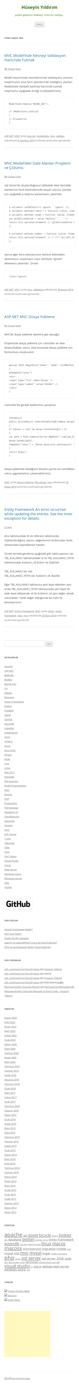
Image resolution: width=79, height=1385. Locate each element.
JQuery (8, 754)
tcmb (22, 1262)
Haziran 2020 (11, 1053)
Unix (6, 852)
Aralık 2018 (10, 1075)
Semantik (9, 821)
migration (49, 1249)
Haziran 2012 (11, 1203)
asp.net (31, 136)
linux (46, 1243)
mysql (35, 1253)
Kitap (7, 759)
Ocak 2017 (10, 1101)
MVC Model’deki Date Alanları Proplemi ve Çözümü (37, 165)
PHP (6, 799)
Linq (6, 763)
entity (51, 611)
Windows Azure (12, 874)
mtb (16, 1253)
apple (33, 1235)
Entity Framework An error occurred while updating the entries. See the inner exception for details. (38, 514)
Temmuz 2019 (12, 1066)
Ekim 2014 (9, 1159)
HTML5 (8, 741)
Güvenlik (9, 723)
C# (5, 688)
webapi (47, 1266)
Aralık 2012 (10, 1199)
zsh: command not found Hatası (22, 969)
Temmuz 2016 (12, 1106)
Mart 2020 (9, 1062)
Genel (7, 715)
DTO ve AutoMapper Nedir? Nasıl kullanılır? (27, 947)
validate (60, 136)
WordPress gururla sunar (17, 1378)
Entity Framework (24, 611)
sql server (31, 1258)
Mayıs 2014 (10, 1176)
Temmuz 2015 (12, 1137)
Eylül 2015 (9, 1132)
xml (28, 1270)
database (14, 1239)
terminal (32, 1262)
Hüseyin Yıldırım (39, 7)
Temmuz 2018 (12, 1084)
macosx (13, 1248)
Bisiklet (8, 679)
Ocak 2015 (10, 1150)
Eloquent (9, 697)
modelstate (43, 136)
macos (58, 1243)
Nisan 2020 (10, 1057)
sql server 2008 (53, 1258)
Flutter (8, 706)
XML (6, 882)
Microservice (11, 781)
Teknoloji (9, 843)
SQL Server (10, 834)
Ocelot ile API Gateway (16, 938)
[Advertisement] (27, 1334)
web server (61, 1266)
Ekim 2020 (9, 1048)
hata (19, 615)
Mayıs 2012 (10, 1207)
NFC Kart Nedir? (13, 933)
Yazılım (8, 887)
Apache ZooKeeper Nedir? (18, 929)
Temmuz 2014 (12, 1168)
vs (32, 1267)
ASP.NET (9, 136)
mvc (52, 136)
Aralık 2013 (10, 1190)
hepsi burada (34, 1244)
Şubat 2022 (10, 1035)
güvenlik (11, 1243)
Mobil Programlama (15, 785)
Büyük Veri (10, 684)
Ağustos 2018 (11, 1079)
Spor (7, 829)
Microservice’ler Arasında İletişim (22, 986)
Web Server (10, 869)
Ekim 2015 (9, 1128)
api (25, 1235)
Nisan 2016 (10, 1115)
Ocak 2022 (10, 1040)
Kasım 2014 (10, 1154)
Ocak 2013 (10, 1194)
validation (38, 289)
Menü (39, 24)
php (9, 1257)
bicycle (45, 1235)
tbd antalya (13, 1262)
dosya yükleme (25, 482)
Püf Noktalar (11, 807)
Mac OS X (9, 772)
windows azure (15, 1269)
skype (18, 1259)
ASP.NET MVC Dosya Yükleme (29, 316)
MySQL (8, 794)
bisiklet (65, 1235)
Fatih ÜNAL (14, 1300)
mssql (8, 1253)
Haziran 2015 (11, 1141)
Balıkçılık (9, 675)
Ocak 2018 (10, 1088)
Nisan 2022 (10, 1026)
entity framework (61, 1239)
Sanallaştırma (11, 816)
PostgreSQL (10, 803)
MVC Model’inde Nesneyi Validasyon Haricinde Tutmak (35, 57)
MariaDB (9, 776)
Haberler (9, 728)
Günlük (8, 719)
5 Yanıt (8, 527)
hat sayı (23, 1244)
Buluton (12, 1295)
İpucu (7, 746)
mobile (61, 1249)
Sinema (8, 825)
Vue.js (7, 865)
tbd (6, 1262)
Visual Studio (11, 860)
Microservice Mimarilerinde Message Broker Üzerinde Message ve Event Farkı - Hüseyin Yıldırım (39, 991)
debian (28, 1239)
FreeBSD (9, 710)
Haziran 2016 (11, 1110)
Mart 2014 (9, 1185)
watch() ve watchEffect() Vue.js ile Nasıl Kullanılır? (30, 942)
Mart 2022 (9, 1031)
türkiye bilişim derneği (49, 1262)
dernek (38, 1240)
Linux (7, 768)
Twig (6, 847)
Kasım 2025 (10, 1017)
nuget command (59, 1253)
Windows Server (13, 878)
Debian (8, 693)
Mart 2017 (9, 1093)
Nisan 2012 (10, 1212)
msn (69, 1249)
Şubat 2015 (10, 1146)
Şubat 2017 (10, 1097)
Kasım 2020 (10, 1044)
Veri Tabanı (10, 856)
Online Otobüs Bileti (19, 1291)
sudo (67, 1258)
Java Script (10, 750)
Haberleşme (11, 732)
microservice (32, 1249)
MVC (17, 136)
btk (6, 1240)
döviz (45, 1240)
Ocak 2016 (10, 1119)
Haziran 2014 (11, 1172)
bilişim (55, 1236)
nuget (46, 1253)
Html (7, 737)
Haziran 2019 (11, 1070)
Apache (8, 666)
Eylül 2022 (9, 1022)
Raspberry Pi (11, 812)
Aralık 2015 (10, 1123)
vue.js (37, 1266)
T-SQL (7, 838)
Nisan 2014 (10, 1181)
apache (13, 1234)
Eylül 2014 (9, 1163)
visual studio (17, 1266)
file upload (40, 482)
